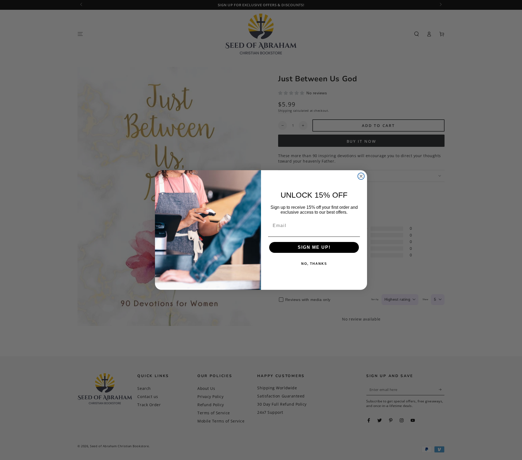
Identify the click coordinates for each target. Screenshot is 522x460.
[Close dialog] (361, 176)
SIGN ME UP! (314, 247)
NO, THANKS (314, 264)
